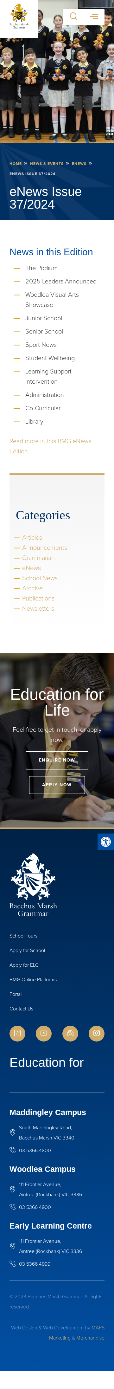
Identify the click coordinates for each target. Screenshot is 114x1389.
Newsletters (38, 608)
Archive (32, 588)
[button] (106, 842)
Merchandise (90, 1355)
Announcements (44, 547)
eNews (79, 163)
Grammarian (38, 557)
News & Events (47, 163)
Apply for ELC (24, 965)
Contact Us (21, 1008)
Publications (38, 598)
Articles (32, 537)
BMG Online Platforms (33, 979)
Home (16, 163)
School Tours (23, 935)
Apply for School (27, 950)
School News (40, 578)
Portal (16, 994)
